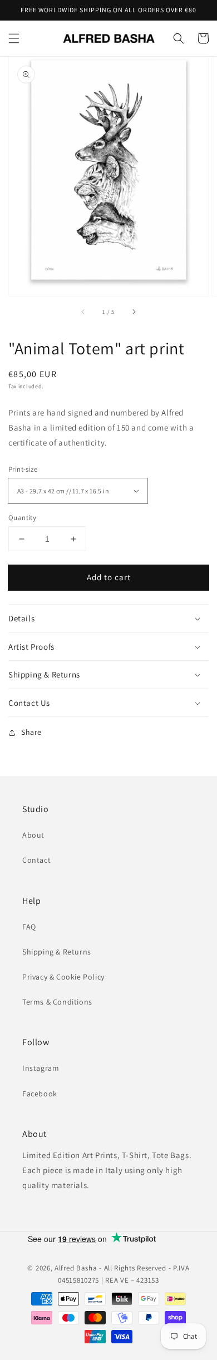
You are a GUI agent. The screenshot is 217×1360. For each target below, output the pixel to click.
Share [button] (31, 732)
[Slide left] (83, 311)
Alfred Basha (76, 1268)
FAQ (29, 927)
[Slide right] (133, 311)
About (33, 835)
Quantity (22, 517)
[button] (14, 38)
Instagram (40, 1068)
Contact (36, 860)
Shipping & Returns (56, 952)
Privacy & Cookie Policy (63, 977)
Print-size (22, 469)
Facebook (39, 1094)
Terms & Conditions (57, 1002)
